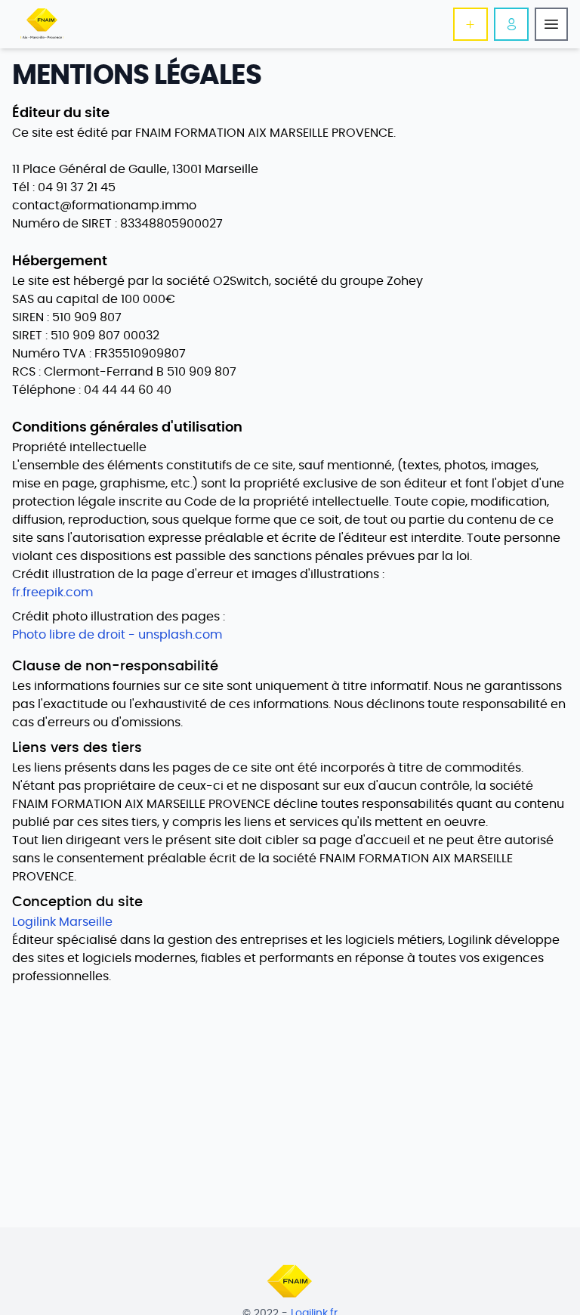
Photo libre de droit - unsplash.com (117, 635)
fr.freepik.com (52, 592)
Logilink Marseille (62, 922)
